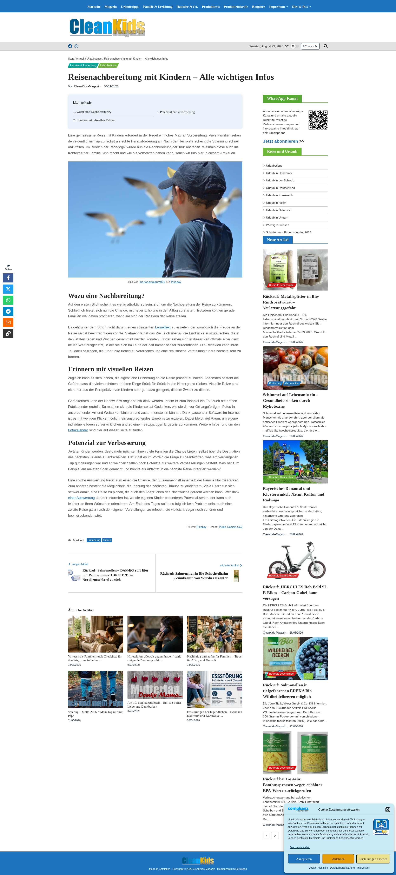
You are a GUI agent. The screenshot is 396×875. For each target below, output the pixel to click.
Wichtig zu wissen (277, 225)
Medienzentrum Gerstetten (232, 869)
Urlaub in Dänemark (279, 173)
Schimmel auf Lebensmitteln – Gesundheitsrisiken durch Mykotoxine (290, 400)
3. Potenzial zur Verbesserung (176, 112)
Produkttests (211, 6)
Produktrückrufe (236, 6)
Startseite (93, 6)
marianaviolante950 (152, 281)
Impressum (363, 867)
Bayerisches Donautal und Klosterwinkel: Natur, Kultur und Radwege (293, 494)
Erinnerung (94, 540)
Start (71, 58)
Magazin (111, 6)
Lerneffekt (163, 327)
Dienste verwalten (300, 847)
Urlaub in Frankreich (279, 195)
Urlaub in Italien (276, 202)
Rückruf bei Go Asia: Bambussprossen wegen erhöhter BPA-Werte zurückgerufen (292, 785)
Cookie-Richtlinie (318, 867)
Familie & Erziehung (157, 6)
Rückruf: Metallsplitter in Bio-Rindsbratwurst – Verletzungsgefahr (291, 302)
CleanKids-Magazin (87, 86)
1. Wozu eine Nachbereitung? (92, 111)
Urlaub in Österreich (279, 210)
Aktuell (80, 58)
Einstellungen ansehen (373, 859)
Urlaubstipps (130, 6)
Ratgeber (258, 6)
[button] (388, 810)
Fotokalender (78, 430)
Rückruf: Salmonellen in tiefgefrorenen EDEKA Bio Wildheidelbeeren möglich (287, 691)
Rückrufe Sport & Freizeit (283, 575)
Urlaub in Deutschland (280, 187)
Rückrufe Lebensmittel (281, 285)
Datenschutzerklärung (342, 867)
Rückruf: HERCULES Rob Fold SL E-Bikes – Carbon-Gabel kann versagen (295, 593)
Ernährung (275, 383)
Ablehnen (338, 859)
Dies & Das (300, 6)
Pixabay (176, 281)
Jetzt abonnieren (280, 141)
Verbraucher (292, 383)
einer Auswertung (81, 498)
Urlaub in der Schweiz (280, 180)
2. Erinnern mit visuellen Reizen (94, 120)
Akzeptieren (304, 859)
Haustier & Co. (187, 6)
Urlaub (107, 540)
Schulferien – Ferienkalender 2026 (288, 232)
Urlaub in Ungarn (277, 217)
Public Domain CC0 (230, 526)
